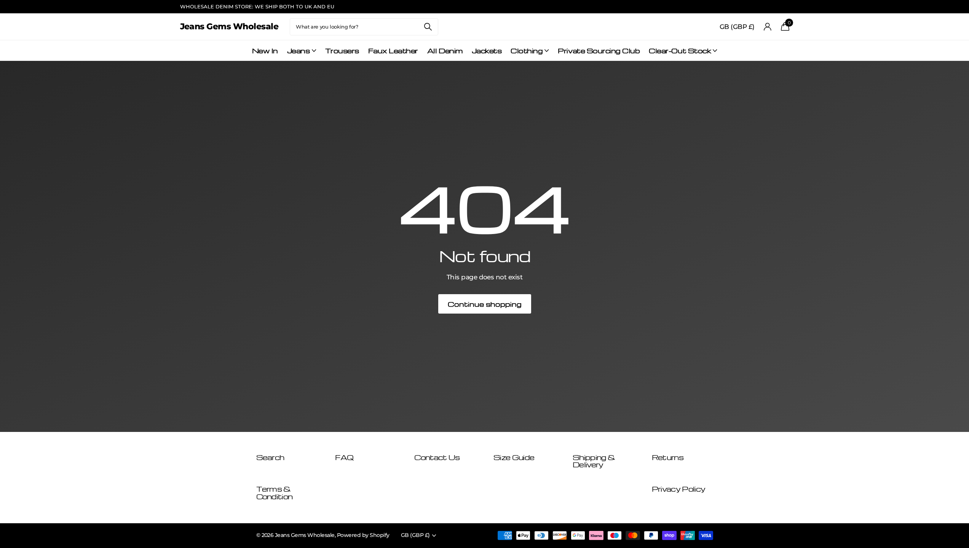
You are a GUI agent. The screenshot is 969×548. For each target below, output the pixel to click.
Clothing (527, 50)
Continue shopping (485, 303)
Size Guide (513, 457)
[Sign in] (768, 26)
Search (427, 26)
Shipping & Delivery (594, 461)
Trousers (342, 50)
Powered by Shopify (363, 535)
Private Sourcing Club (599, 50)
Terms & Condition (274, 492)
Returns (667, 457)
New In (265, 50)
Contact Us (437, 457)
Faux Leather (393, 50)
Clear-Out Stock (680, 50)
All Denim (445, 50)
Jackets (487, 50)
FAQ (344, 457)
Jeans (298, 50)
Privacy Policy (678, 489)
